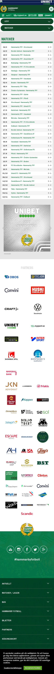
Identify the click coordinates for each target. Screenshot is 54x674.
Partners (7, 630)
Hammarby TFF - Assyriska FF (22, 59)
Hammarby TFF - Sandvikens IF (22, 134)
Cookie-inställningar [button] (13, 668)
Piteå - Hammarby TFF (19, 154)
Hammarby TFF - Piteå (19, 98)
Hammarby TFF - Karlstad (21, 146)
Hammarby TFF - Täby (19, 87)
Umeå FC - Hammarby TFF (21, 173)
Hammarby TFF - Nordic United (22, 185)
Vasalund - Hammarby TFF (21, 142)
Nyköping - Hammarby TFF (21, 63)
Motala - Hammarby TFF (20, 118)
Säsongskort (9, 639)
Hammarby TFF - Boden (20, 161)
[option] (27, 228)
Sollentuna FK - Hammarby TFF (23, 138)
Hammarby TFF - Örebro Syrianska (24, 157)
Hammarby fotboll (11, 611)
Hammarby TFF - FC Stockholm (23, 67)
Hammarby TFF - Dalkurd (20, 197)
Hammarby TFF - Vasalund (21, 79)
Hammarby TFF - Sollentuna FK (23, 150)
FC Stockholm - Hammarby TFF (23, 165)
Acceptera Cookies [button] (32, 668)
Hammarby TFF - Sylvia (19, 94)
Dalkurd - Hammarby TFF (20, 126)
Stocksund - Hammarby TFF (21, 102)
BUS (4, 602)
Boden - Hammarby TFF (20, 83)
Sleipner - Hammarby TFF (20, 75)
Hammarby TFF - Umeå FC (21, 106)
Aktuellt (6, 584)
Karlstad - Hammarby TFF (21, 110)
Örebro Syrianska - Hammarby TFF (24, 90)
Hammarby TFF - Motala (20, 169)
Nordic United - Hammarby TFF (22, 130)
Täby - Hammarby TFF (19, 189)
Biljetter (6, 621)
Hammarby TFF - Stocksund (21, 177)
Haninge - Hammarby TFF (20, 71)
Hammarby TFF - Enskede (20, 55)
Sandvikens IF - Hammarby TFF (22, 181)
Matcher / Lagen (10, 593)
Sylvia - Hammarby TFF (19, 193)
